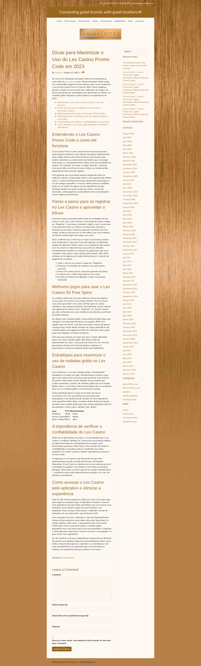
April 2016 (127, 315)
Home (59, 21)
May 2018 (127, 219)
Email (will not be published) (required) (70, 615)
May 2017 (127, 265)
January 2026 (129, 160)
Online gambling (130, 395)
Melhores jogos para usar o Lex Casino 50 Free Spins (82, 113)
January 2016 (129, 327)
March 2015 (128, 366)
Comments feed (130, 417)
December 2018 (130, 192)
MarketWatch (120, 21)
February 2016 (129, 323)
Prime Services (84, 21)
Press (130, 21)
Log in (125, 410)
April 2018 (127, 222)
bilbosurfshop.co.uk (131, 388)
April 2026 (127, 149)
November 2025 (130, 168)
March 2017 (128, 273)
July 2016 (127, 304)
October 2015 (129, 339)
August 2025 (128, 180)
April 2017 (127, 269)
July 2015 (127, 350)
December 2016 (130, 284)
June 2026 (127, 141)
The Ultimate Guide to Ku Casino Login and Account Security (135, 65)
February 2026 (129, 157)
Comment (56, 574)
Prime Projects (106, 21)
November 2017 (130, 242)
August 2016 (128, 300)
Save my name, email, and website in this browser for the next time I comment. (81, 641)
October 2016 (129, 292)
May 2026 (127, 145)
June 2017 (127, 261)
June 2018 (127, 215)
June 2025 (127, 188)
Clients (95, 21)
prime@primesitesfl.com (143, 3)
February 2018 (129, 230)
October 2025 (129, 172)
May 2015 (127, 358)
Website (56, 626)
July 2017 (127, 257)
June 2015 (127, 354)
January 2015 (129, 374)
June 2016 (127, 308)
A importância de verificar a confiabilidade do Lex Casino (84, 122)
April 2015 (127, 362)
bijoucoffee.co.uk (130, 384)
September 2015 (130, 342)
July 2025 (127, 184)
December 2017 (130, 238)
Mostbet (126, 392)
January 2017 (129, 280)
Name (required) (59, 604)
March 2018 (128, 226)
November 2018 (130, 195)
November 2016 (130, 288)
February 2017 (129, 277)
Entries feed (128, 414)
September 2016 (130, 296)
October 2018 (129, 199)
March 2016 (128, 319)
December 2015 (130, 331)
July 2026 (127, 137)
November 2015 (130, 335)
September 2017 (130, 250)
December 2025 (130, 164)
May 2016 (127, 312)
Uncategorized (67, 558)
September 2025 (130, 176)
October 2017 (129, 246)
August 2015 (128, 346)
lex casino (69, 81)
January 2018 (129, 234)
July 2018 (127, 211)
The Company (69, 21)
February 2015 (129, 370)
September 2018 (130, 203)
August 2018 (128, 207)
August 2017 (128, 253)
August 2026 (128, 133)
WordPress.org (129, 421)
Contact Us (139, 21)
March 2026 (128, 153)
